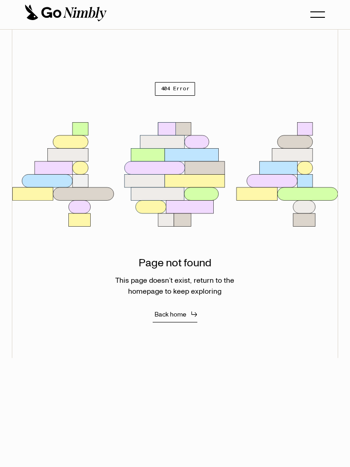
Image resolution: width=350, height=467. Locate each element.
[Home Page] (65, 14)
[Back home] (175, 314)
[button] (317, 14)
